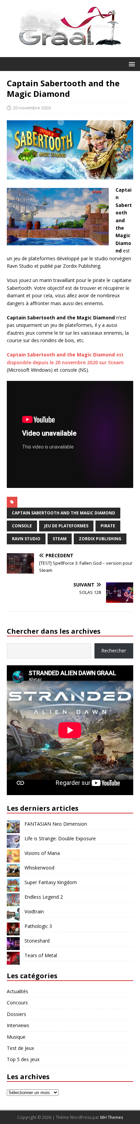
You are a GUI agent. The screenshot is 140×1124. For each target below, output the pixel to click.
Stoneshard (37, 940)
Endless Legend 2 (43, 897)
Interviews (18, 1025)
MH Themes (111, 1117)
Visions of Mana (42, 853)
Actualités (17, 991)
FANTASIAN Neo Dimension (55, 824)
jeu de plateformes (66, 526)
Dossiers (16, 1014)
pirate (108, 526)
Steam (60, 539)
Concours (17, 1002)
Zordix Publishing (100, 539)
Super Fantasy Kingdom (50, 882)
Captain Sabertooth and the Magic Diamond (63, 513)
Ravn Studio (26, 539)
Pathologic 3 (38, 926)
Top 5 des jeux (23, 1059)
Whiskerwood (39, 867)
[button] (130, 64)
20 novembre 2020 (32, 108)
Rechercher (113, 650)
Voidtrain (34, 911)
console (22, 526)
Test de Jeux (20, 1048)
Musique (16, 1037)
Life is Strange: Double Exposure (60, 838)
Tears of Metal (40, 955)
